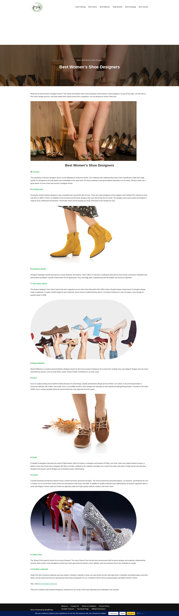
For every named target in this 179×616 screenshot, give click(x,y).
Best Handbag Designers (47, 584)
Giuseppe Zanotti (39, 269)
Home (78, 60)
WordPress (49, 610)
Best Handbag (130, 7)
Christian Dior (37, 189)
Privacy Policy (104, 606)
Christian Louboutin (40, 569)
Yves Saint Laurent (39, 283)
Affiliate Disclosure (98, 609)
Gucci (34, 378)
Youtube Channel (67, 609)
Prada (34, 457)
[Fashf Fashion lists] (36, 7)
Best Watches (105, 7)
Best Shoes (92, 7)
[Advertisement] (89, 29)
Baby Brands (117, 7)
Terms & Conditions (89, 606)
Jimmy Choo (37, 554)
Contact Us (75, 606)
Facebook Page (83, 609)
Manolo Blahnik (38, 363)
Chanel (35, 475)
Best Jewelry (143, 7)
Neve (32, 610)
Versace (36, 172)
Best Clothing (81, 7)
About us (64, 606)
